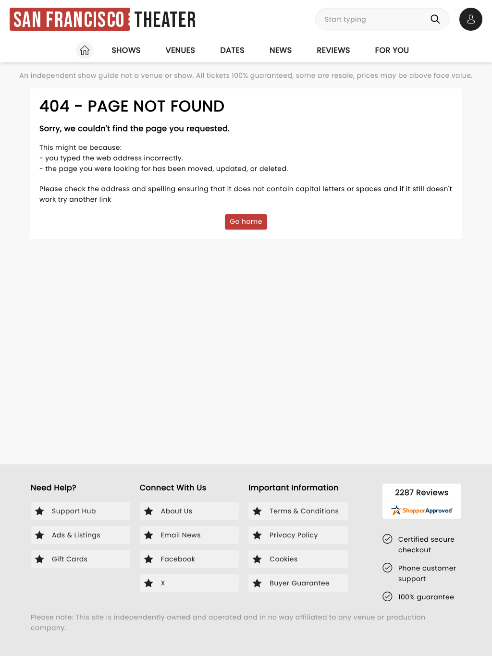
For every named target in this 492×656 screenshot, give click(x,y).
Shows (125, 50)
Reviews (333, 50)
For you (392, 50)
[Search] (437, 19)
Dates (232, 50)
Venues (181, 50)
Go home (246, 221)
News (281, 50)
